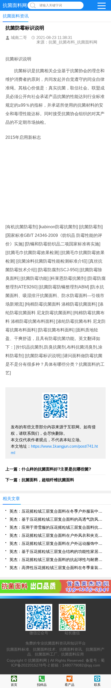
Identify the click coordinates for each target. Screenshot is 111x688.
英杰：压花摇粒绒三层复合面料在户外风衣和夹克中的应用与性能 (57, 535)
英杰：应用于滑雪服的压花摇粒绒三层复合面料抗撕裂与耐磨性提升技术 (57, 527)
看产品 (69, 685)
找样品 (42, 685)
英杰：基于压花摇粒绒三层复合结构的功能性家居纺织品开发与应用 (57, 551)
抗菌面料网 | (39, 660)
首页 (14, 685)
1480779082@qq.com (81, 665)
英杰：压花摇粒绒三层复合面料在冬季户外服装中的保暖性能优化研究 (57, 511)
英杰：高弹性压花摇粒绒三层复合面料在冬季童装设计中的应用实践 (57, 567)
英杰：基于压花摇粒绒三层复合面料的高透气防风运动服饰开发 (57, 519)
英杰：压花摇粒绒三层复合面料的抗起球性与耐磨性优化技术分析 (57, 559)
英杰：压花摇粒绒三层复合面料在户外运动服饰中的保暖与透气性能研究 (57, 543)
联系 (97, 685)
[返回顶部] (105, 613)
